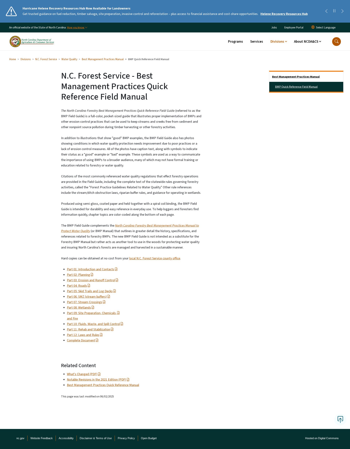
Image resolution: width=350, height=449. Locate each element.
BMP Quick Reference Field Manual (296, 87)
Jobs (274, 28)
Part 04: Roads (77, 285)
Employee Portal (293, 28)
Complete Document (81, 340)
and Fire (72, 318)
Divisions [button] (277, 41)
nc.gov (20, 438)
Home (12, 59)
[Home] (32, 37)
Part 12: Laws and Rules (83, 335)
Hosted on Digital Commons (322, 438)
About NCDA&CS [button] (306, 41)
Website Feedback (41, 438)
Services (256, 41)
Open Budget (149, 438)
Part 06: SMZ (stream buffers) (87, 296)
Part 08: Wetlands (79, 307)
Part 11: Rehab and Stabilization (88, 329)
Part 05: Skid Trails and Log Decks (90, 291)
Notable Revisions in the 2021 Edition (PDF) (96, 379)
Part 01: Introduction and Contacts (90, 269)
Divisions (25, 59)
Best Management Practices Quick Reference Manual (103, 385)
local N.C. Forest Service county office (154, 258)
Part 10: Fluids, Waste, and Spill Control (93, 324)
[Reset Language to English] (313, 27)
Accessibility (66, 438)
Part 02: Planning (78, 275)
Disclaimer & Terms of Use (96, 438)
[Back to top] (340, 419)
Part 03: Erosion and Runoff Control (91, 280)
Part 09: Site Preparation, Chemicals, (91, 313)
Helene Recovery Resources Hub (284, 14)
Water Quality (69, 59)
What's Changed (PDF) (82, 374)
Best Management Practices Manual (103, 59)
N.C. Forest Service (46, 59)
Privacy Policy (126, 438)
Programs (235, 41)
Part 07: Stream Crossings (84, 302)
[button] (336, 41)
